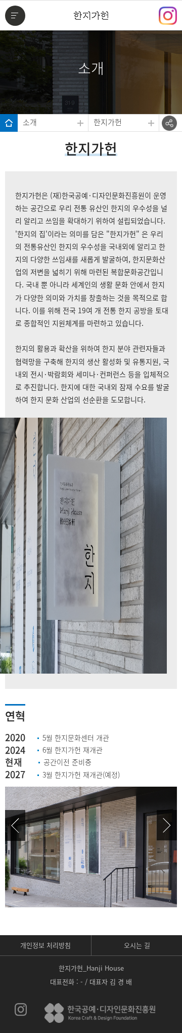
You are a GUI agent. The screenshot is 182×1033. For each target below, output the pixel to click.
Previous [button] (15, 825)
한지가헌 (108, 122)
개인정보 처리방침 (45, 945)
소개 (30, 122)
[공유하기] (169, 123)
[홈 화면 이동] (9, 123)
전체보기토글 (15, 17)
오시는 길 (137, 945)
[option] (91, 819)
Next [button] (167, 825)
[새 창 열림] (21, 1009)
